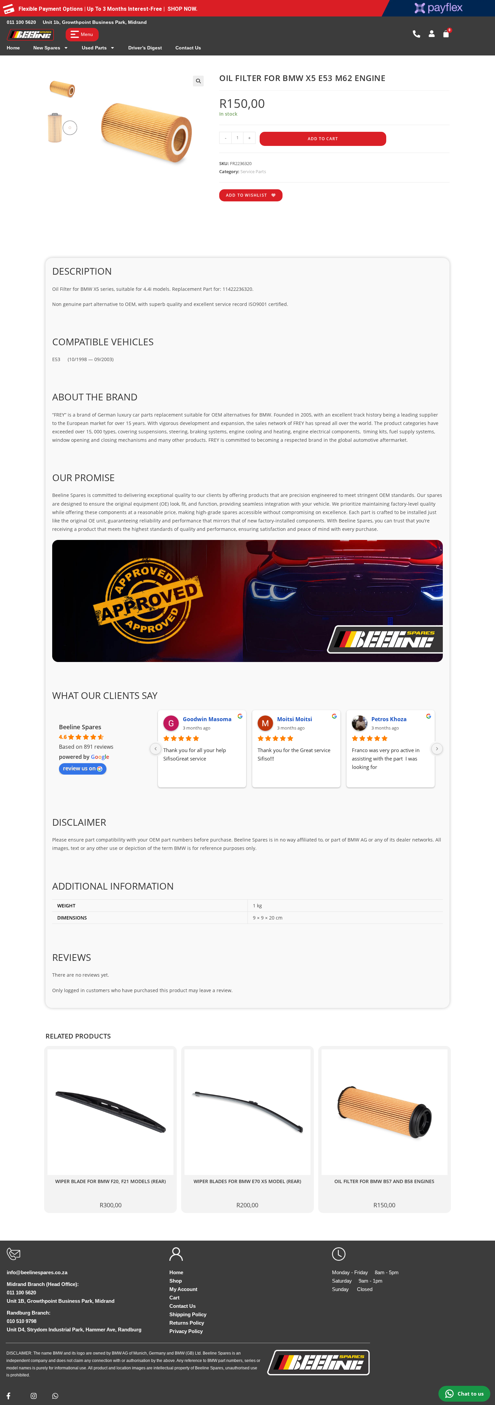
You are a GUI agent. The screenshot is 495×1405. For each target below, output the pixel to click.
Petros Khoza (389, 719)
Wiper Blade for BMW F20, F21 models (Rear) (110, 1181)
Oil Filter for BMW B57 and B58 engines (384, 1181)
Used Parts (94, 47)
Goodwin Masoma (207, 719)
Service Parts (253, 171)
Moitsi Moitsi (294, 719)
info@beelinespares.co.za (37, 1272)
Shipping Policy (187, 1314)
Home (13, 47)
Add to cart (323, 139)
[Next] (437, 748)
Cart (174, 1297)
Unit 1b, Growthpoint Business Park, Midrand (95, 22)
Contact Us (188, 47)
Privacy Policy (186, 1331)
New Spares (46, 47)
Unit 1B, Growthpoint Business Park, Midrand (60, 1301)
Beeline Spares (80, 727)
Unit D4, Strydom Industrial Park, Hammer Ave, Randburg (74, 1329)
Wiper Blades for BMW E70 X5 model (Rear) (247, 1181)
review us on (79, 768)
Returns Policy (186, 1323)
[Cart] (446, 34)
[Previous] (155, 748)
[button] (198, 81)
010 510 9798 (21, 1321)
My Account (183, 1289)
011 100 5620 (21, 22)
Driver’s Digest (145, 47)
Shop (175, 1281)
